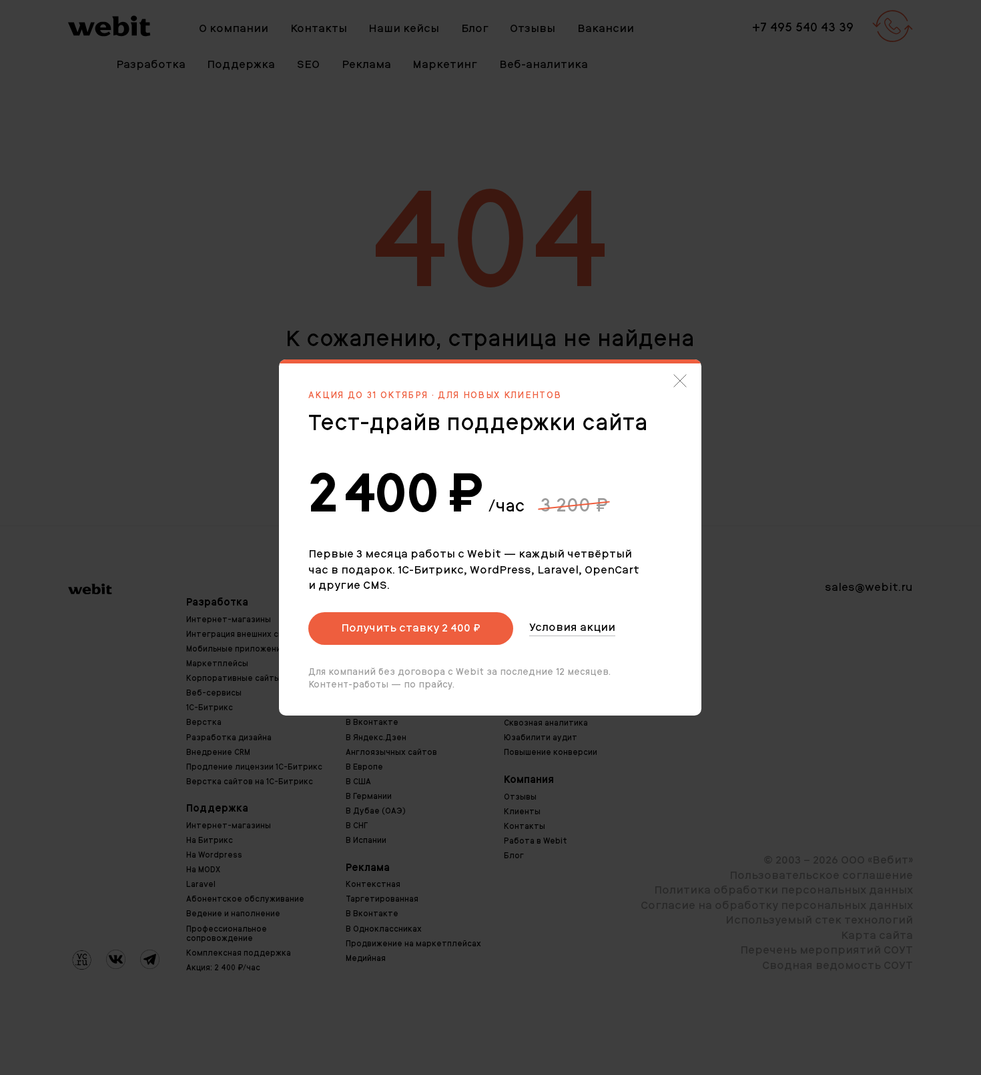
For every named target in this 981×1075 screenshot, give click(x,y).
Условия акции (572, 627)
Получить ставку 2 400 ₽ (410, 628)
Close (680, 380)
